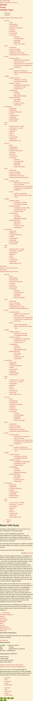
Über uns (7, 20)
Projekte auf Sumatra (15, 83)
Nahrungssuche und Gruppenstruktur (23, 63)
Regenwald (12, 131)
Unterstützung (8, 106)
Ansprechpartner (14, 26)
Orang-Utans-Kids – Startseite (17, 126)
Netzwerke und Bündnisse (16, 28)
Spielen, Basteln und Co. (15, 140)
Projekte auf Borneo (14, 78)
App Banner (17, 101)
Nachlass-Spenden (14, 119)
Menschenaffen (13, 130)
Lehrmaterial (17, 94)
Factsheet (16, 36)
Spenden (12, 113)
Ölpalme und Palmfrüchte (20, 70)
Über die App (17, 99)
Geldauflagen (13, 117)
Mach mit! (12, 135)
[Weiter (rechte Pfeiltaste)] (5, 700)
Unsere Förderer (14, 33)
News (6, 45)
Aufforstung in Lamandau (20, 79)
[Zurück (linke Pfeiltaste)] (1, 700)
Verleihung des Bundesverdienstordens (19, 54)
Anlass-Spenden (13, 121)
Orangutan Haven (18, 88)
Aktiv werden (13, 108)
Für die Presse (13, 35)
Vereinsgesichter (14, 24)
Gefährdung (17, 67)
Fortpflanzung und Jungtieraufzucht (23, 65)
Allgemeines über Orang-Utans (21, 60)
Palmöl (11, 69)
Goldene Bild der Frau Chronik (17, 53)
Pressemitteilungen (19, 38)
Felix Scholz (30, 553)
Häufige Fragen (6, 10)
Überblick (16, 92)
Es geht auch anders (19, 103)
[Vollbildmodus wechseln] (5, 698)
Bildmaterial (17, 42)
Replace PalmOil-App (15, 97)
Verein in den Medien (19, 44)
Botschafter (12, 31)
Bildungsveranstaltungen (20, 96)
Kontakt (3, 5)
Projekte (7, 76)
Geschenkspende (14, 115)
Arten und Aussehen (19, 62)
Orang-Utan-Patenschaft (16, 112)
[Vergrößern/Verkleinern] (1, 698)
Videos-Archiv (13, 138)
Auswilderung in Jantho (20, 87)
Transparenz (12, 29)
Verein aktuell (13, 47)
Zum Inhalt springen (5, 0)
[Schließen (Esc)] (12, 698)
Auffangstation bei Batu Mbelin (22, 85)
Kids (6, 124)
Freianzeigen (17, 40)
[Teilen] (8, 698)
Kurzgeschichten (14, 137)
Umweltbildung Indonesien (21, 81)
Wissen (6, 56)
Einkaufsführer (18, 104)
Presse (3, 7)
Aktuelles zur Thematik (15, 51)
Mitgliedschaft (13, 110)
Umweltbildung (13, 90)
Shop (6, 122)
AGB (6, 679)
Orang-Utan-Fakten (14, 58)
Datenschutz (8, 681)
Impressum (7, 677)
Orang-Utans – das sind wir (16, 128)
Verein (11, 22)
